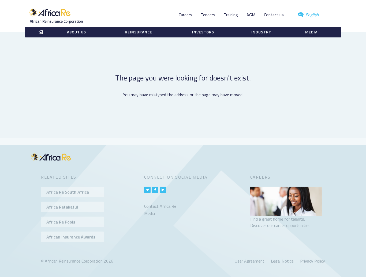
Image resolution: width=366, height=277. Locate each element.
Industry (261, 32)
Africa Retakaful (62, 207)
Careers (185, 14)
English (311, 14)
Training (231, 14)
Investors (203, 32)
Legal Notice (282, 261)
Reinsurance (138, 32)
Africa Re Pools (60, 222)
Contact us (274, 14)
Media (311, 32)
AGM (251, 14)
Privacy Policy (312, 261)
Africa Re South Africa (67, 192)
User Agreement (249, 261)
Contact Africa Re (160, 206)
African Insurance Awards (70, 237)
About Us (76, 32)
